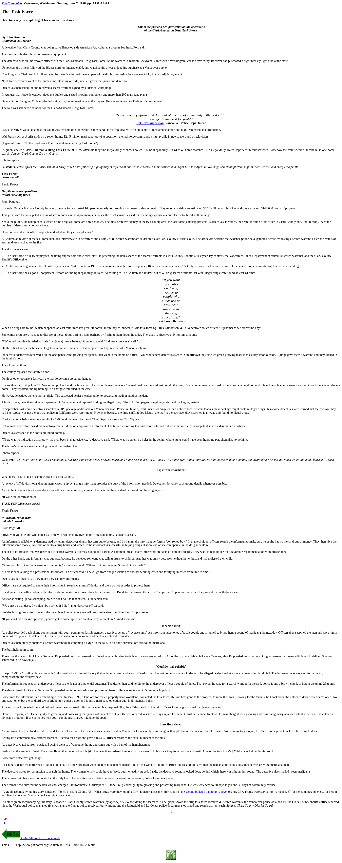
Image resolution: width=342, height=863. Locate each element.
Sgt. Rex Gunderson (150, 123)
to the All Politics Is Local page (40, 838)
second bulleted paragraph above (206, 791)
